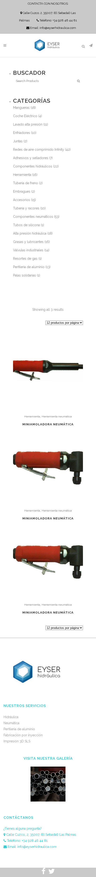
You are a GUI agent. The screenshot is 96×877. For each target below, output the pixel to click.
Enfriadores (21, 133)
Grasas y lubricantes (28, 242)
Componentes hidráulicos (32, 166)
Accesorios (21, 200)
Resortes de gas (25, 258)
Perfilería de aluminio (29, 267)
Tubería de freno (25, 183)
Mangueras (21, 107)
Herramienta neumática (57, 416)
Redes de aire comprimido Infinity (38, 149)
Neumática (11, 723)
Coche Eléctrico (25, 116)
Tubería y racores (26, 208)
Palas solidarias (24, 275)
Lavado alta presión (27, 124)
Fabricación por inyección (23, 735)
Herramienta (22, 175)
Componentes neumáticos (33, 216)
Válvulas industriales (28, 250)
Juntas (18, 141)
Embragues (21, 191)
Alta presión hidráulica (29, 233)
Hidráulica (10, 717)
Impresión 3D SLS (16, 741)
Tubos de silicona (26, 225)
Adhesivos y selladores (30, 158)
